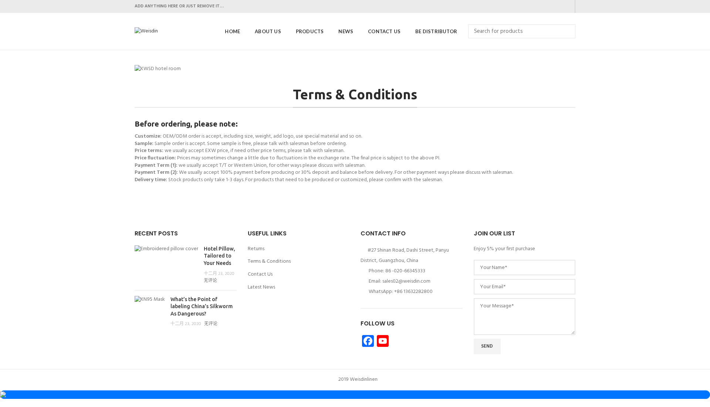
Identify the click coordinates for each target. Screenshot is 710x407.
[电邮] (557, 6)
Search (565, 31)
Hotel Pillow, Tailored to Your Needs (219, 256)
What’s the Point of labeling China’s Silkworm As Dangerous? (201, 306)
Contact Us (260, 274)
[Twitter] (538, 6)
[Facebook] (529, 6)
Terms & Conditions (269, 261)
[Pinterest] (566, 6)
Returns (256, 249)
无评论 (210, 280)
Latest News (261, 287)
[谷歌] (547, 6)
